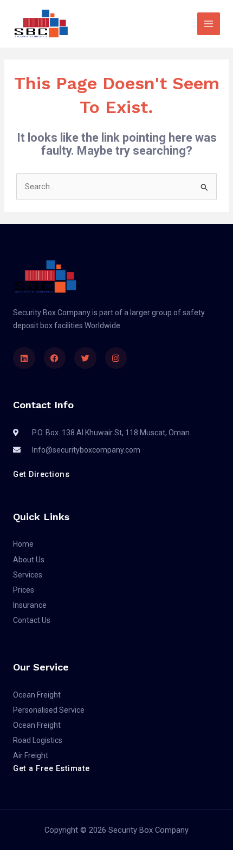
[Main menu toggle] (208, 23)
